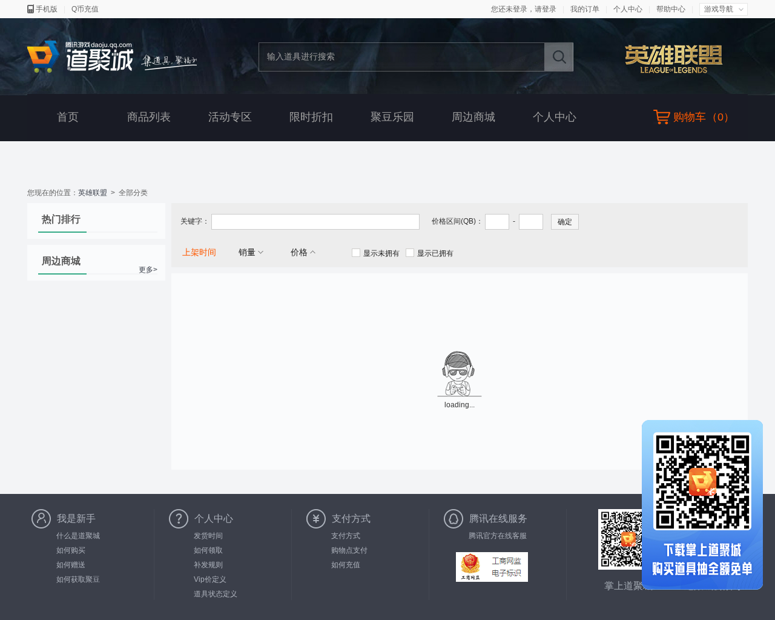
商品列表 (149, 117)
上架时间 (199, 252)
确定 (565, 222)
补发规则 (208, 565)
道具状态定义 (215, 594)
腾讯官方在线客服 (498, 536)
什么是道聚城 (78, 536)
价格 (299, 252)
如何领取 (208, 550)
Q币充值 (85, 9)
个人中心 (627, 9)
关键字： (194, 221)
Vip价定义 (210, 579)
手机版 (47, 9)
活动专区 (230, 117)
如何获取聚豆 (78, 579)
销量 (247, 252)
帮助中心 (670, 9)
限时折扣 (311, 117)
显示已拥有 (435, 253)
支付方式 (345, 536)
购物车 (689, 117)
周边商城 (473, 117)
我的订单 (584, 9)
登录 (549, 9)
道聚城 (112, 57)
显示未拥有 (381, 253)
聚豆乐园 (392, 117)
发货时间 (208, 536)
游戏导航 (718, 9)
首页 (68, 117)
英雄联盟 (680, 58)
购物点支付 (349, 550)
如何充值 (345, 565)
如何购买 (70, 550)
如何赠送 (70, 565)
